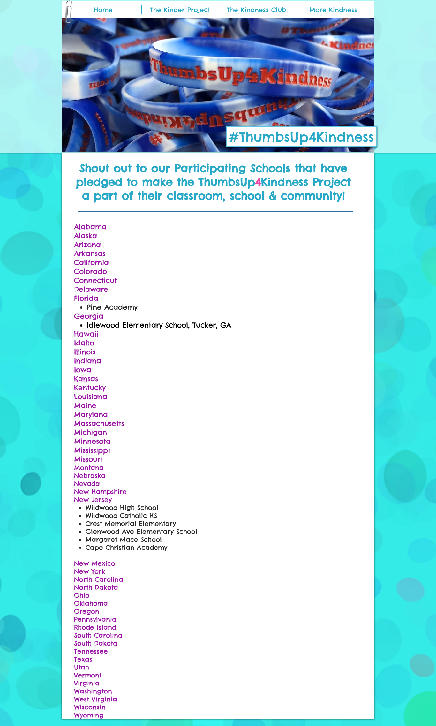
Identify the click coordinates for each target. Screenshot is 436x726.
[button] (333, 9)
